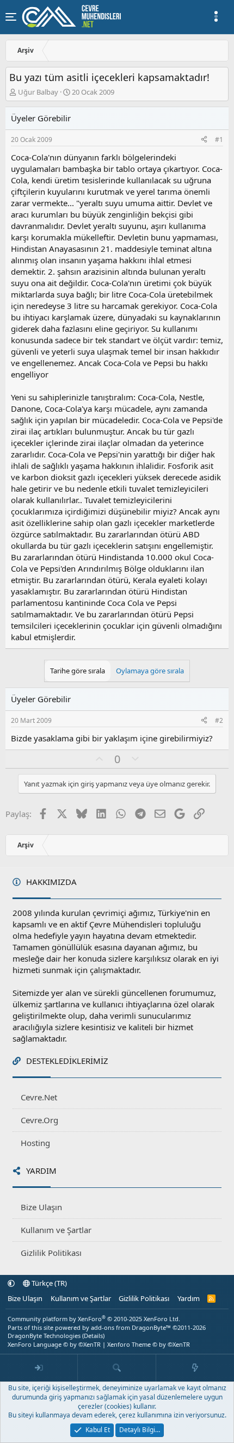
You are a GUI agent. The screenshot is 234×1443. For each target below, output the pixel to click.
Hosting (35, 1142)
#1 (219, 139)
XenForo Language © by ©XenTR (54, 1344)
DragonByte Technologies (44, 1335)
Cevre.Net (39, 1097)
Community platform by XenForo (94, 1319)
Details (93, 1335)
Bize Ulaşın (41, 1207)
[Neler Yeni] (195, 1368)
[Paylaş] (204, 140)
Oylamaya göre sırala (150, 671)
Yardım (188, 1298)
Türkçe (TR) (48, 1283)
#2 (219, 720)
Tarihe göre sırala (77, 671)
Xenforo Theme (148, 1344)
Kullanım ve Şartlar (56, 1229)
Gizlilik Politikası (51, 1252)
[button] (11, 1283)
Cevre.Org (39, 1119)
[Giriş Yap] (39, 1368)
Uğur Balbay (38, 92)
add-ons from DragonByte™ (131, 1327)
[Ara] (117, 1368)
